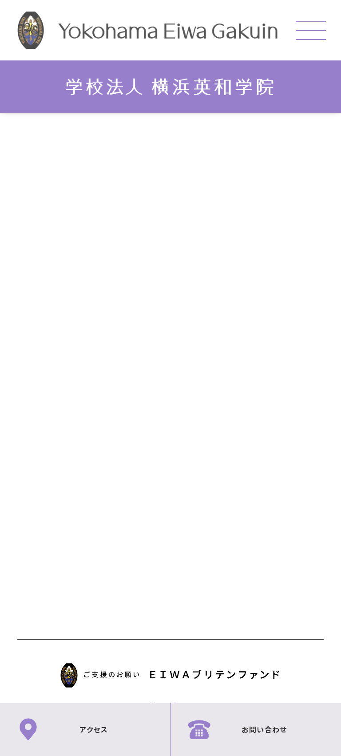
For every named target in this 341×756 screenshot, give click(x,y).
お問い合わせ (264, 729)
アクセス (93, 729)
